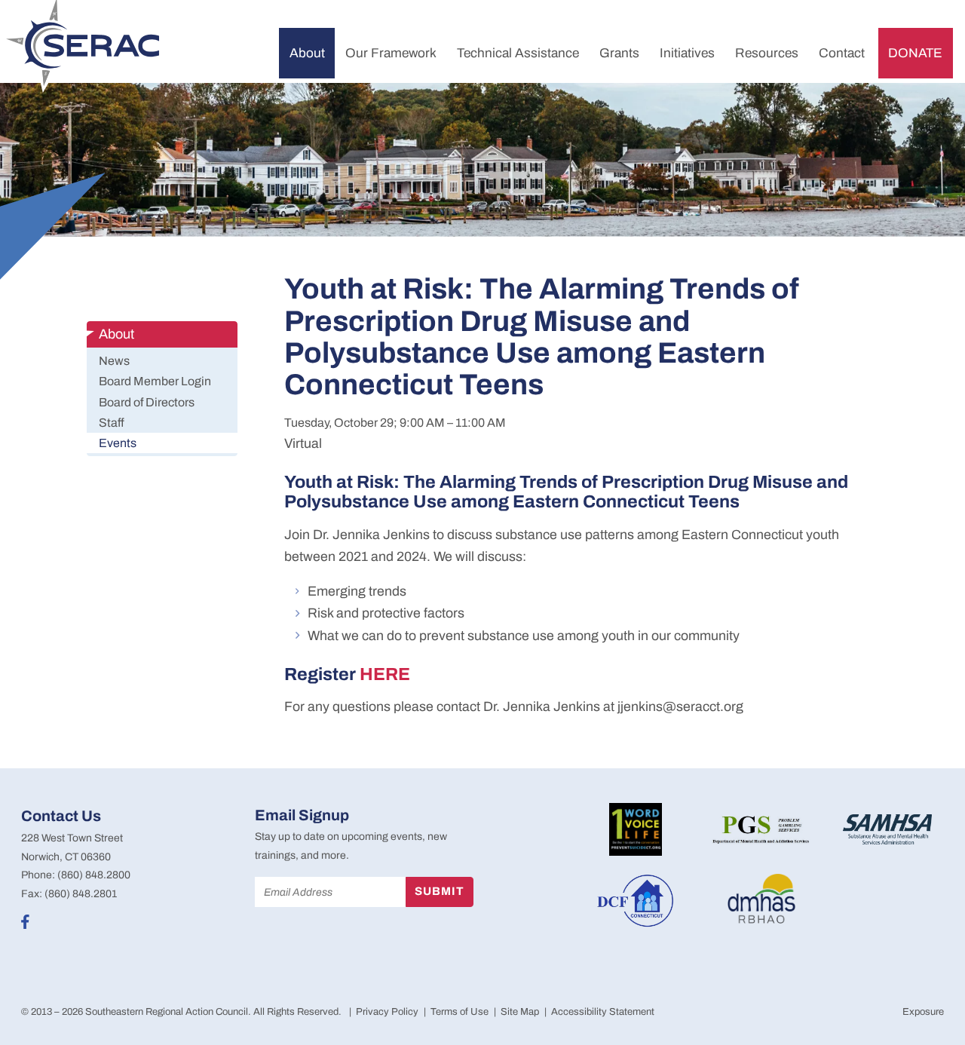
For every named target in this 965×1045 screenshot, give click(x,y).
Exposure (923, 1012)
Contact (842, 53)
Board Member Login (155, 381)
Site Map (520, 1012)
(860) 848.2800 (93, 875)
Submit (439, 891)
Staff (111, 422)
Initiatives (687, 53)
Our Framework (391, 53)
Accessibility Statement (602, 1012)
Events (117, 443)
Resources (766, 53)
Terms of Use (459, 1012)
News (114, 360)
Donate (915, 53)
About (307, 53)
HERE (385, 674)
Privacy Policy (387, 1012)
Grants (619, 53)
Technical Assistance (518, 53)
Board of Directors (147, 402)
